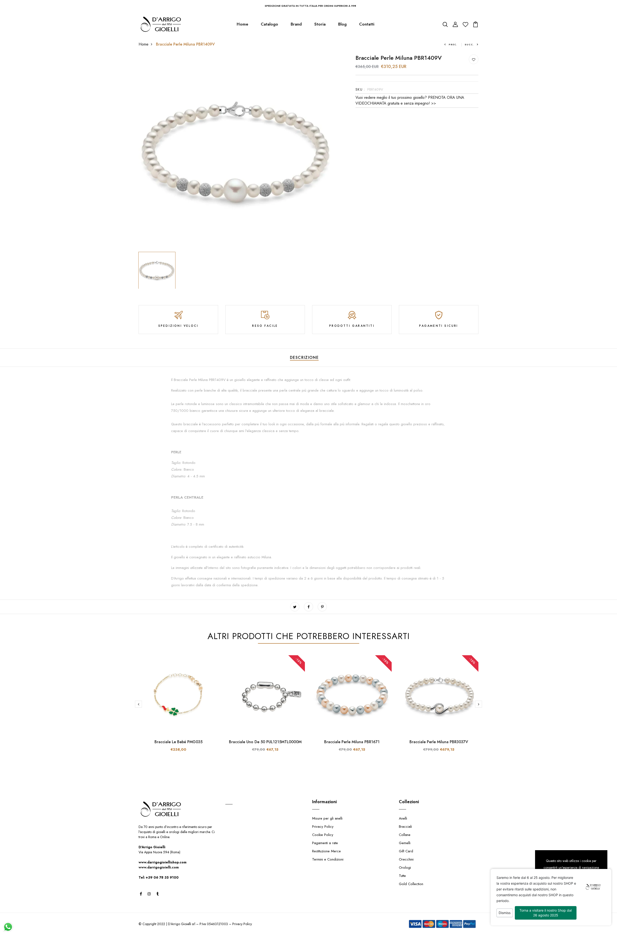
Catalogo (269, 24)
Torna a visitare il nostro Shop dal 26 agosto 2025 (545, 912)
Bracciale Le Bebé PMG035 (178, 742)
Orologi (405, 867)
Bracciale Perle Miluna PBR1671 (352, 742)
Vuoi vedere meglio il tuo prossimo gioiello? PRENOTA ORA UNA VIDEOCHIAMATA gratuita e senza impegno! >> (409, 100)
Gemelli (404, 843)
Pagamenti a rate (325, 843)
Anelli (403, 818)
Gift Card (406, 851)
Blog (342, 24)
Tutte (402, 875)
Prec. (453, 44)
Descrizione (304, 357)
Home (242, 24)
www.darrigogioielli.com (159, 867)
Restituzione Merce (326, 851)
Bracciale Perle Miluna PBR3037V (438, 742)
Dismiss (504, 913)
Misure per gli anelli (327, 818)
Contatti (366, 24)
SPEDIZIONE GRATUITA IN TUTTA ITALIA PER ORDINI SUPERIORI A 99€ (310, 6)
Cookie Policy (322, 834)
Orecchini (406, 859)
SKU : (360, 89)
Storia (320, 24)
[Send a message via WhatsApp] (8, 927)
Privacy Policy (323, 826)
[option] (236, 152)
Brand (296, 24)
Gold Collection (411, 884)
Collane (404, 834)
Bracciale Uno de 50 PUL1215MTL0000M (265, 742)
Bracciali (405, 826)
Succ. (469, 44)
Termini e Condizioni (327, 859)
